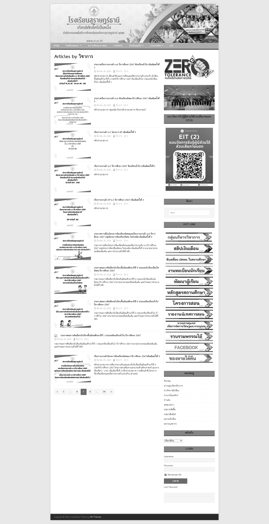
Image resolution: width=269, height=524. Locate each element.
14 (104, 392)
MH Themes (95, 517)
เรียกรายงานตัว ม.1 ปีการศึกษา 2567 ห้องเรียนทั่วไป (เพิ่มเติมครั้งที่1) (124, 166)
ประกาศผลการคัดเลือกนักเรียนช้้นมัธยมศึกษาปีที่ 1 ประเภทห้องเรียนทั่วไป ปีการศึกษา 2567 (101, 336)
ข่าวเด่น (167, 400)
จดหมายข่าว (169, 405)
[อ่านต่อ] (134, 374)
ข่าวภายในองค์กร (171, 395)
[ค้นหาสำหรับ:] (189, 212)
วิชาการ (119, 71)
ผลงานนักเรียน (170, 419)
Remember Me (174, 475)
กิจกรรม (167, 381)
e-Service (118, 46)
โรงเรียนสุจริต (135, 46)
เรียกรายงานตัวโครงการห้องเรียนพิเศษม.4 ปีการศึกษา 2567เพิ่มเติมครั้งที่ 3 (127, 356)
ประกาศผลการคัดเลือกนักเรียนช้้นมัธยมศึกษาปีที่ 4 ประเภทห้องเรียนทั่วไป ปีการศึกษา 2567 (126, 303)
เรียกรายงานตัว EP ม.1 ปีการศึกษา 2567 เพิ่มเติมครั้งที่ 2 (119, 200)
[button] (168, 97)
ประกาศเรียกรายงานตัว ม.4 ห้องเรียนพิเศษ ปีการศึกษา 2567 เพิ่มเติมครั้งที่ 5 (127, 100)
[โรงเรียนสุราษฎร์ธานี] (134, 41)
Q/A (171, 46)
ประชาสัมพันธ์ (170, 414)
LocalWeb (155, 46)
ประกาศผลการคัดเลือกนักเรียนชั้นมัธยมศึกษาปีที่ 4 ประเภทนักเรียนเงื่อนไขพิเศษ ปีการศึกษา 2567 (126, 269)
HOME (56, 46)
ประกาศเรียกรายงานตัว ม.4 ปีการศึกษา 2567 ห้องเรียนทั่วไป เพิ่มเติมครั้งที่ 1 (127, 66)
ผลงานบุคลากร (170, 424)
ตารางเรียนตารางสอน (97, 46)
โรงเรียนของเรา (72, 46)
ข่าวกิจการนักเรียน (171, 391)
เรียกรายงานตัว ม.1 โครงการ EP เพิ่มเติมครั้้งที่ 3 (115, 132)
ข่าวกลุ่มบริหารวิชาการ (173, 386)
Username (168, 457)
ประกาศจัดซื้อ (170, 410)
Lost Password (170, 487)
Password (168, 466)
